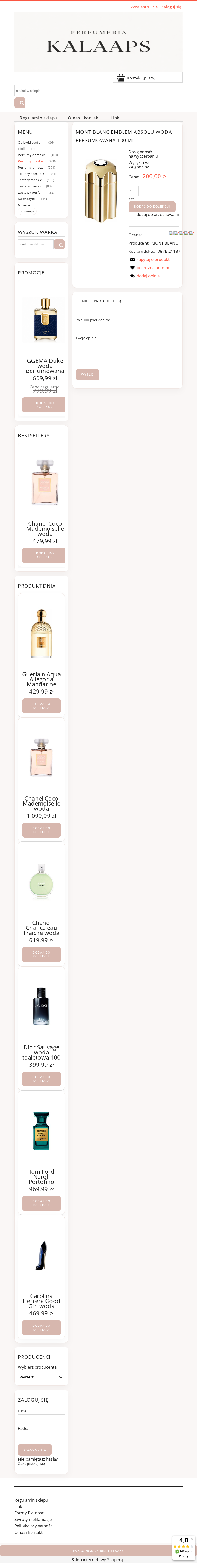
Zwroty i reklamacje (33, 1519)
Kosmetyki (26, 199)
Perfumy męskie (31, 161)
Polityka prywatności (33, 1526)
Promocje (27, 211)
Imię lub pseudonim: (93, 320)
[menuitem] (38, 117)
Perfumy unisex (30, 167)
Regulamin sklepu (31, 1500)
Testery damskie (31, 174)
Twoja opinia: (87, 338)
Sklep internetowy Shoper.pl (98, 1559)
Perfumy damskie (32, 155)
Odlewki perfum (30, 142)
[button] (149, 259)
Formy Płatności (29, 1513)
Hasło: (23, 1428)
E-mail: (23, 1410)
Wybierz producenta (37, 1367)
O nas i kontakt (28, 1532)
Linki (18, 1506)
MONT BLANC (165, 243)
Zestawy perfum (31, 192)
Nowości (25, 205)
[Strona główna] (98, 40)
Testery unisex (29, 186)
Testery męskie (30, 180)
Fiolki (22, 148)
